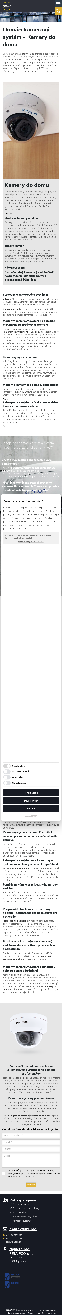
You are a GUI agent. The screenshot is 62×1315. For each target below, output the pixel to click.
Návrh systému (15, 268)
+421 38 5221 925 (14, 1235)
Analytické (17, 777)
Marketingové (19, 783)
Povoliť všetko (31, 793)
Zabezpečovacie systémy (25, 1216)
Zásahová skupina (21, 1203)
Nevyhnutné (18, 766)
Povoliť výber (31, 801)
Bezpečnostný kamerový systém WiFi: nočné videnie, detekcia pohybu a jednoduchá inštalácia (30, 276)
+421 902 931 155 (14, 1238)
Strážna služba (19, 1212)
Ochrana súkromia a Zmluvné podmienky (20, 538)
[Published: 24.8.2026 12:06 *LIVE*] (18, 1310)
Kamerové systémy (22, 1220)
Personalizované (20, 771)
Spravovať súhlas (49, 1313)
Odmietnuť (31, 808)
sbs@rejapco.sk (13, 1241)
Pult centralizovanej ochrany (26, 1208)
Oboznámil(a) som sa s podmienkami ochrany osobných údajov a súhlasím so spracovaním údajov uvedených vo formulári (33, 1173)
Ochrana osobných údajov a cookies (30, 541)
